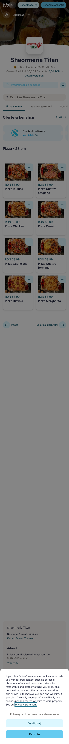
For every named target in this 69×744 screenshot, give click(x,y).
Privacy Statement (26, 704)
